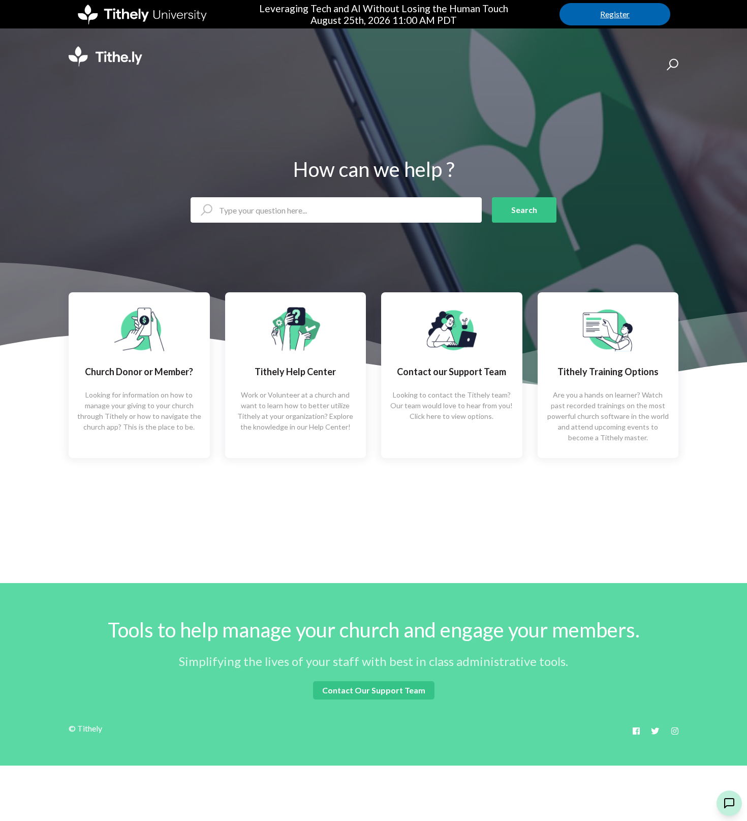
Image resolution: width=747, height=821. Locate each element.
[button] (671, 64)
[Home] (105, 56)
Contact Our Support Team (373, 690)
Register (615, 14)
